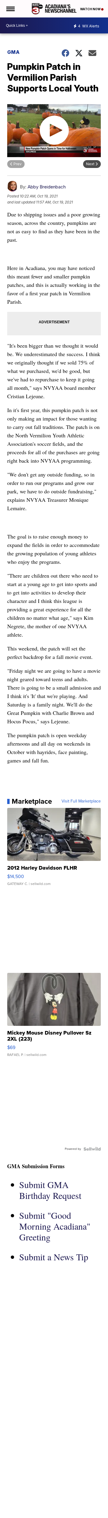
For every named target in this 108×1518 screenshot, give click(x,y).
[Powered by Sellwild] (92, 1149)
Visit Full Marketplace (81, 801)
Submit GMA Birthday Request (50, 1189)
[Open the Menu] (10, 9)
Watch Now (90, 9)
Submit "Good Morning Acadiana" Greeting (54, 1226)
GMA (13, 52)
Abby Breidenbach (47, 187)
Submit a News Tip (53, 1257)
